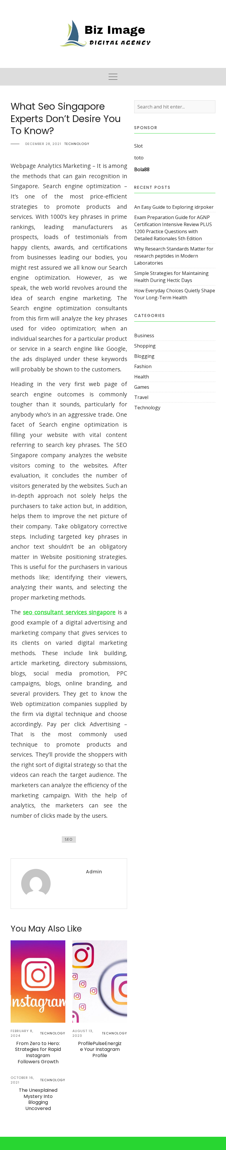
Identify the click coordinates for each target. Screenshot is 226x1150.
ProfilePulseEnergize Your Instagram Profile (100, 1049)
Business (144, 335)
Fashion (143, 366)
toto (139, 157)
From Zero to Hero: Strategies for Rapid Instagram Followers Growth (38, 1052)
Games (141, 387)
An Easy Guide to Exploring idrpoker (174, 207)
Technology (76, 143)
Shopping (145, 346)
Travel (141, 397)
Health (141, 376)
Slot (138, 146)
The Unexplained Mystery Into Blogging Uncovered (38, 1099)
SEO (69, 839)
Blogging (144, 356)
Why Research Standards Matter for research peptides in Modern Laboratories (173, 256)
